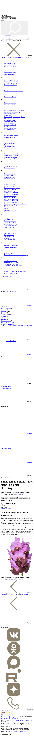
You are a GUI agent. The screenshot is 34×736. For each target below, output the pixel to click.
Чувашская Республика (11, 264)
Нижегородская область (11, 155)
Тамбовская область (10, 233)
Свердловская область (10, 224)
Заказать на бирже (6, 508)
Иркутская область (9, 104)
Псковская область (9, 178)
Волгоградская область (11, 81)
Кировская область (9, 120)
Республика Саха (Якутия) (12, 202)
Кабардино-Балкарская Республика (14, 110)
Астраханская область (10, 66)
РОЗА (3, 36)
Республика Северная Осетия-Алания (15, 204)
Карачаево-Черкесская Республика (14, 117)
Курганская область (10, 128)
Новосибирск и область (23, 57)
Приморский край (9, 177)
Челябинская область (10, 261)
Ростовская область (10, 210)
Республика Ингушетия (11, 192)
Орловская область (9, 168)
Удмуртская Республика (11, 245)
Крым (6, 126)
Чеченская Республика (11, 262)
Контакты (4, 310)
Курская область (9, 129)
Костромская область (10, 121)
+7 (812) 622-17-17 (6, 276)
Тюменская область (10, 239)
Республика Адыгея (10, 184)
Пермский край (8, 175)
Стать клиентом (6, 321)
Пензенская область (10, 174)
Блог (2, 317)
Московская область (10, 146)
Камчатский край (9, 115)
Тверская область (9, 235)
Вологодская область (10, 83)
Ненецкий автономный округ (13, 154)
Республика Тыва (9, 207)
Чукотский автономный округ (13, 265)
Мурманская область (10, 148)
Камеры (29, 305)
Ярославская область (10, 273)
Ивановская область (10, 103)
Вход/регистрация (17, 325)
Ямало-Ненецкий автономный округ (15, 271)
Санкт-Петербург (11, 57)
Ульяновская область (10, 247)
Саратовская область (10, 221)
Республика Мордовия (11, 200)
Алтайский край (9, 62)
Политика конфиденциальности (10, 717)
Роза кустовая (14, 36)
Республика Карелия (10, 196)
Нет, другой (13, 18)
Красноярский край (10, 125)
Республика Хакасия (10, 208)
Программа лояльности (8, 322)
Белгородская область (10, 72)
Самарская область (9, 218)
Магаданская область (10, 143)
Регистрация (19, 494)
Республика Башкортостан (12, 188)
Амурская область (9, 63)
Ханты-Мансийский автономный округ (16, 255)
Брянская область (9, 74)
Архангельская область (11, 65)
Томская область (9, 236)
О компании (4, 311)
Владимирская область (11, 80)
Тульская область (9, 238)
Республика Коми (9, 197)
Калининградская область (12, 112)
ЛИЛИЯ (7, 36)
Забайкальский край (10, 97)
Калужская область (10, 113)
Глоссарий (4, 316)
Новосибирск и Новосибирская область (16, 159)
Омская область (9, 165)
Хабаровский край (9, 253)
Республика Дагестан (10, 191)
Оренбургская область (10, 166)
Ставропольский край (10, 227)
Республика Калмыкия (11, 194)
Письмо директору (6, 718)
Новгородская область (10, 157)
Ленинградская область (11, 135)
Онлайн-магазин (28, 325)
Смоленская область (10, 225)
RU (2, 356)
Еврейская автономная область (13, 91)
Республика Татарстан (11, 205)
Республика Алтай (9, 186)
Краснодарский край (10, 123)
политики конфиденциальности (17, 731)
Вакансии (4, 319)
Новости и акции (6, 308)
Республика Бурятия (10, 189)
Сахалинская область (10, 222)
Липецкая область (9, 137)
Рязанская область (9, 212)
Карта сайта (15, 718)
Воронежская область (10, 85)
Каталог (3, 306)
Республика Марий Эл (11, 199)
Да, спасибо (4, 18)
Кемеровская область (10, 118)
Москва (3, 57)
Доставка (4, 313)
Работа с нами (5, 314)
